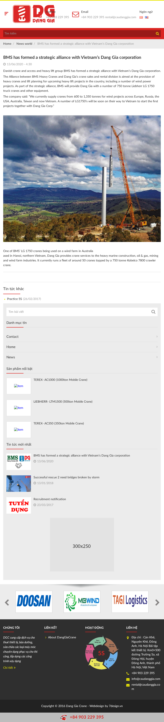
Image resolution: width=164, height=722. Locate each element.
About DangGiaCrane (62, 637)
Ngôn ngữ (146, 11)
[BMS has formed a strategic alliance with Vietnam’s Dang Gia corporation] (18, 461)
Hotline (51, 11)
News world (24, 43)
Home (7, 43)
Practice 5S (24, 299)
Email (84, 11)
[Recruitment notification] (18, 505)
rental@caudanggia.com (120, 17)
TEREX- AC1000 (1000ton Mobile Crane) (60, 379)
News (10, 357)
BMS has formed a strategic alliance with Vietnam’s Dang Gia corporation (82, 455)
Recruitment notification (50, 499)
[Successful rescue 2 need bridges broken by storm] (18, 484)
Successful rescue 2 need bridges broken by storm (67, 477)
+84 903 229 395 (57, 17)
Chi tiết (8, 667)
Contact (12, 336)
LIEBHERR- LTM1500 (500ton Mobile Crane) (63, 401)
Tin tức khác (13, 289)
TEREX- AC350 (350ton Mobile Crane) (59, 423)
